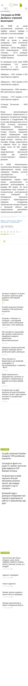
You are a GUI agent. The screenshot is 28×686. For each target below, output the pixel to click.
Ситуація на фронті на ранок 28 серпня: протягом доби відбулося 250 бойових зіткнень (13, 296)
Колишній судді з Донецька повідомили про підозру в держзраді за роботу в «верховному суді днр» (14, 498)
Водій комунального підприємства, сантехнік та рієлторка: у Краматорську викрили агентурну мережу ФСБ (12, 378)
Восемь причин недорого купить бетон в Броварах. (12, 593)
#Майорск (3, 221)
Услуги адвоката (9, 584)
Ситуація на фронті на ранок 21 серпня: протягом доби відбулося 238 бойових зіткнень (14, 467)
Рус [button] (6, 8)
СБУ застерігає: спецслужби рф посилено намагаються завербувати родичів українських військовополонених (13, 336)
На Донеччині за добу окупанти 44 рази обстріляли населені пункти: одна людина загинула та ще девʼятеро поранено (14, 394)
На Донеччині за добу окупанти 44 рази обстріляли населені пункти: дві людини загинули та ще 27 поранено (11, 482)
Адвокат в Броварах (10, 575)
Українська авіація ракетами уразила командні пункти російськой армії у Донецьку (13, 349)
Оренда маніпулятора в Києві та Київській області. (13, 604)
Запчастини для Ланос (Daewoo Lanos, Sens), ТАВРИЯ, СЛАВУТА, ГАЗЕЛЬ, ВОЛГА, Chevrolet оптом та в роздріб (13, 562)
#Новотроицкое (5, 222)
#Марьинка (19, 221)
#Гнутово (13, 221)
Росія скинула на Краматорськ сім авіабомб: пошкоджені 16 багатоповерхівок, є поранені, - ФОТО (14, 363)
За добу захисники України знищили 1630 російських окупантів (12, 309)
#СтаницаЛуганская (14, 222)
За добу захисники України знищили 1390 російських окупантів (14, 456)
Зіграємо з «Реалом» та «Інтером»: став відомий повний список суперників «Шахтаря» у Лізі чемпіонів (12, 321)
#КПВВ (8, 221)
